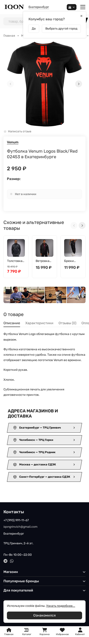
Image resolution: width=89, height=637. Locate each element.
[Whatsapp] (12, 561)
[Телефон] (71, 7)
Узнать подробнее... (60, 606)
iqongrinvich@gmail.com (20, 527)
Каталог (26, 634)
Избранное (62, 632)
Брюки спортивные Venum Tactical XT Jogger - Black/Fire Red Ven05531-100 (72, 261)
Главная (9, 36)
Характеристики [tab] (39, 323)
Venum (12, 142)
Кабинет (80, 634)
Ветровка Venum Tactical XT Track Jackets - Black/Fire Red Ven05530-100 (43, 261)
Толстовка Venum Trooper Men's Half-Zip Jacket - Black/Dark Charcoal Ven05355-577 (15, 261)
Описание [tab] (11, 323)
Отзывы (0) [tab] (67, 323)
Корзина (44, 632)
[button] (44, 122)
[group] (44, 84)
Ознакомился (44, 615)
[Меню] (83, 7)
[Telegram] (5, 561)
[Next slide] (78, 83)
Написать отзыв (19, 131)
